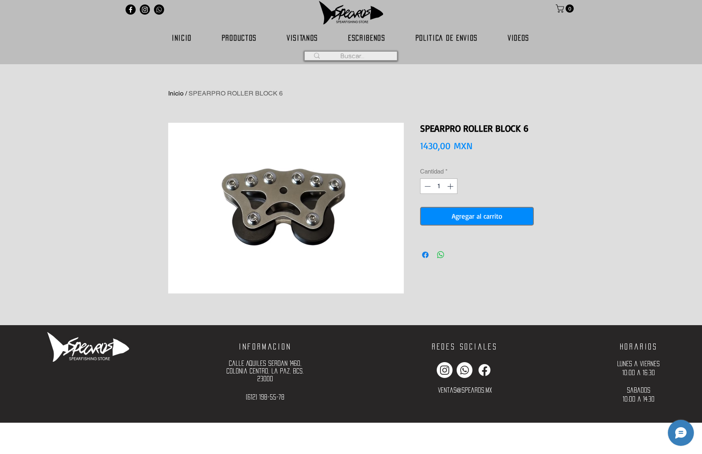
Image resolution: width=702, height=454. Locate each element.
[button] (566, 8)
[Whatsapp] (159, 9)
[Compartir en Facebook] (425, 255)
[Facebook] (131, 9)
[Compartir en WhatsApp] (441, 255)
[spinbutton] (439, 186)
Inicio (176, 93)
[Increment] (451, 186)
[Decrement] (426, 186)
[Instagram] (145, 9)
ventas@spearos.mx (465, 390)
